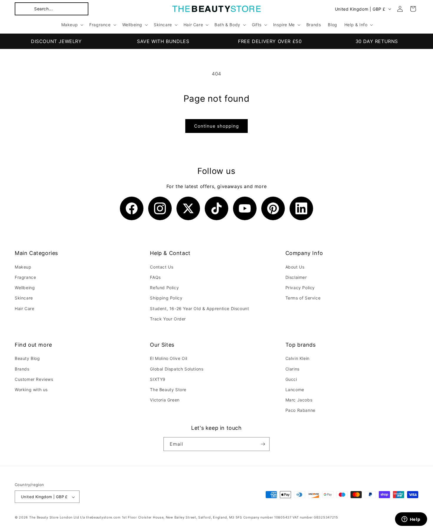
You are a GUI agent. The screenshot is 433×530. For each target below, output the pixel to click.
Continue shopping (216, 126)
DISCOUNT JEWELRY (56, 41)
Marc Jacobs (299, 399)
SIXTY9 (158, 379)
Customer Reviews (34, 379)
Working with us (31, 389)
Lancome (294, 389)
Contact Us (161, 266)
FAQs (155, 276)
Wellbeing (25, 287)
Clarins (292, 368)
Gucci (291, 379)
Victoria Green (164, 399)
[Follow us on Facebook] (131, 208)
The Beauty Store (168, 389)
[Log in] (400, 8)
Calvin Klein (297, 358)
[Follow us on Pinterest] (273, 208)
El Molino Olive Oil (168, 358)
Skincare (24, 297)
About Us (295, 266)
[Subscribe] (262, 444)
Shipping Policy (166, 297)
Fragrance (25, 276)
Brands (22, 368)
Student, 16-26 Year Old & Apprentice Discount (199, 308)
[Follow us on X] (188, 208)
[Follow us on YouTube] (245, 208)
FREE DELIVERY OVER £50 (270, 41)
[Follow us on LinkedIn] (301, 208)
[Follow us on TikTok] (216, 208)
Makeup (23, 266)
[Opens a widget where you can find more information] (411, 519)
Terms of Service (303, 297)
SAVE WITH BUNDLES (163, 41)
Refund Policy (164, 287)
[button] (51, 8)
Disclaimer (296, 276)
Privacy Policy (300, 287)
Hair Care (24, 308)
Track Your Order (168, 318)
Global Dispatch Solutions (176, 368)
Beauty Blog (27, 358)
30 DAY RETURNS (377, 41)
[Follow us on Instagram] (160, 208)
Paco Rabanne (300, 410)
